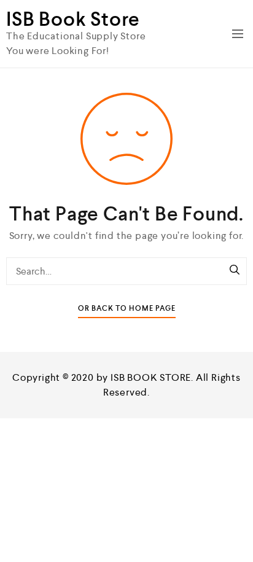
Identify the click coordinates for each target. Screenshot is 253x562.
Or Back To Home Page (127, 308)
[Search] (234, 271)
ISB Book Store (73, 19)
